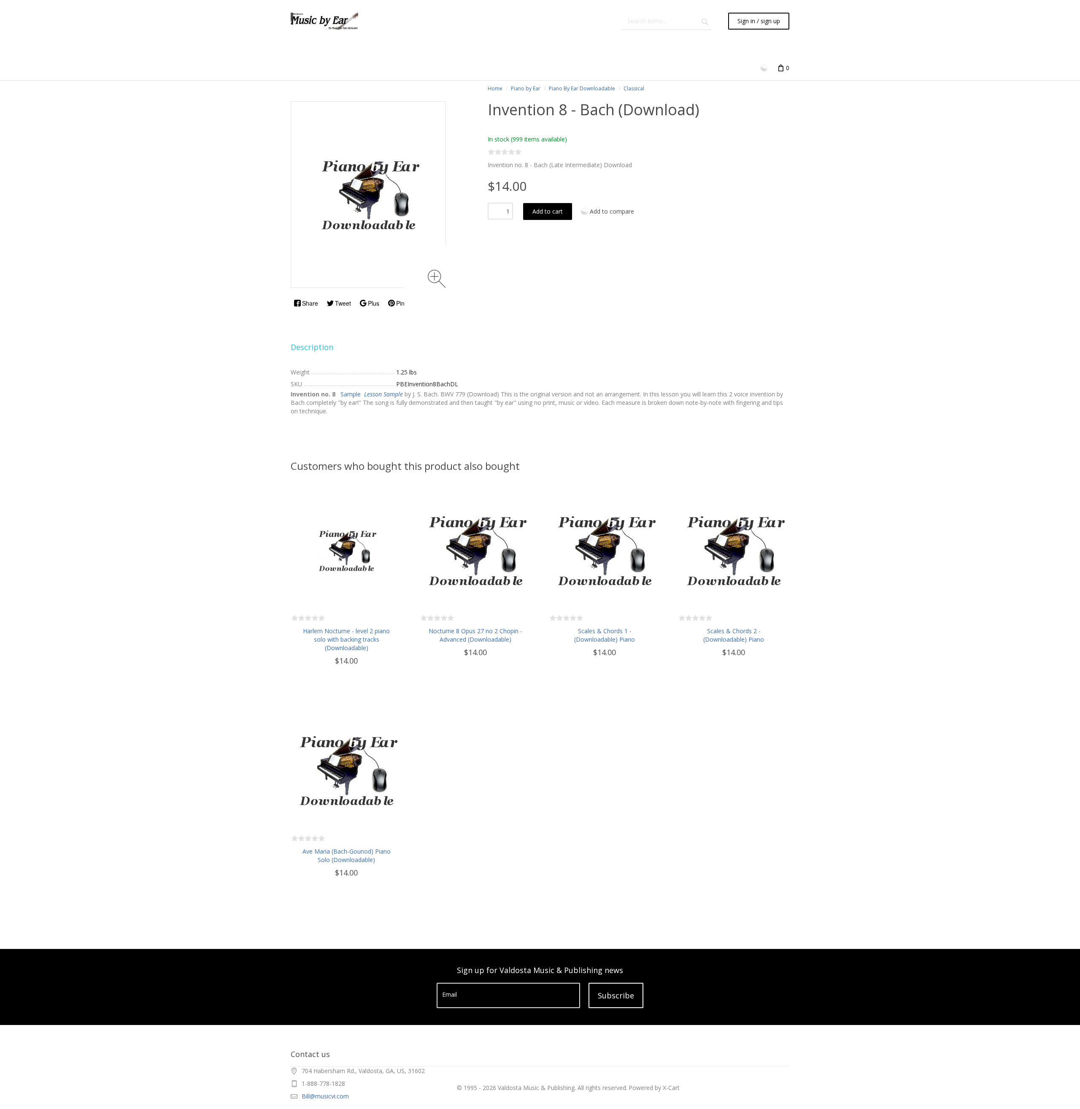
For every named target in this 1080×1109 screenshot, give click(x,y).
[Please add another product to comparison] (765, 67)
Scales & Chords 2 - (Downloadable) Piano (733, 635)
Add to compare (612, 211)
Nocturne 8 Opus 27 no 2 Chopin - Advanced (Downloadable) (475, 635)
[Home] (324, 21)
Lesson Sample (383, 394)
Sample (350, 394)
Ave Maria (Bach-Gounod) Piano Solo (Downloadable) (346, 855)
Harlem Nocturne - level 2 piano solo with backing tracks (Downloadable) (346, 639)
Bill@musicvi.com (325, 1096)
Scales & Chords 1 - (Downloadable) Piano (604, 635)
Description (312, 347)
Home (495, 88)
